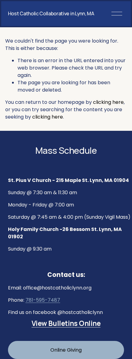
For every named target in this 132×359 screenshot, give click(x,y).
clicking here (108, 102)
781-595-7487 (42, 300)
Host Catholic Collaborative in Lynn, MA (51, 13)
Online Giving (66, 349)
